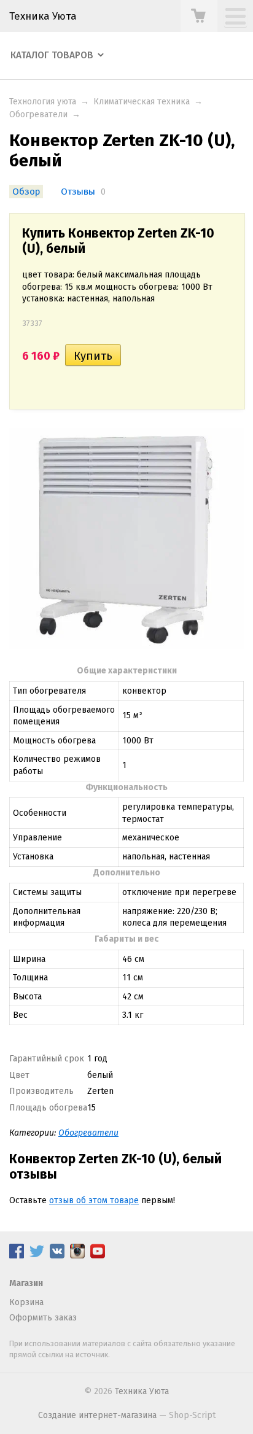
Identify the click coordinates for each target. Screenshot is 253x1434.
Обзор (26, 191)
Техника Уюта (43, 16)
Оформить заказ (43, 1317)
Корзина (26, 1302)
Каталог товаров (51, 55)
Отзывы (78, 191)
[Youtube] (97, 1256)
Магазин (26, 1283)
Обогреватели (38, 114)
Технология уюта (42, 101)
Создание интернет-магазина (97, 1415)
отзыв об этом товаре (94, 1200)
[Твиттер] (36, 1256)
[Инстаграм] (77, 1256)
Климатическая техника (141, 101)
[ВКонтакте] (57, 1256)
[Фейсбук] (16, 1256)
